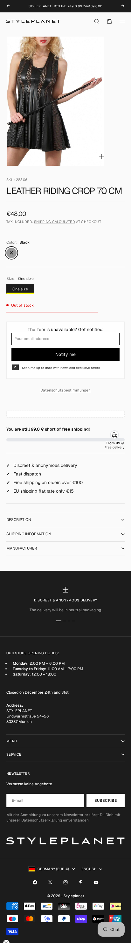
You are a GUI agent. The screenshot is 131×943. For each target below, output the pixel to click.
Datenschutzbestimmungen (65, 390)
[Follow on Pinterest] (80, 882)
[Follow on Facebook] (35, 882)
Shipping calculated (54, 221)
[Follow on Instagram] (65, 882)
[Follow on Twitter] (50, 882)
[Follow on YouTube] (96, 882)
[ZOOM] (101, 156)
